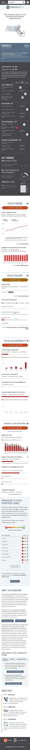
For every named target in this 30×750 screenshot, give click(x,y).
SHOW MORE (15, 566)
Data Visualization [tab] (21, 659)
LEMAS (26, 329)
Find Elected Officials (13, 683)
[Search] (23, 2)
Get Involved (22, 740)
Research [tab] (12, 659)
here (25, 611)
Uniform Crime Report (11, 327)
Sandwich (6, 45)
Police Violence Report (23, 296)
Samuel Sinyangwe (12, 617)
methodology (7, 620)
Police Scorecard (4, 2)
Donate (10, 740)
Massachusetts (14, 7)
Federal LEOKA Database (22, 265)
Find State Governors (15, 671)
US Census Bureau (24, 243)
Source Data (21, 620)
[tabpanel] (15, 674)
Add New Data (15, 581)
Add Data (11, 292)
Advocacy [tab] (5, 659)
